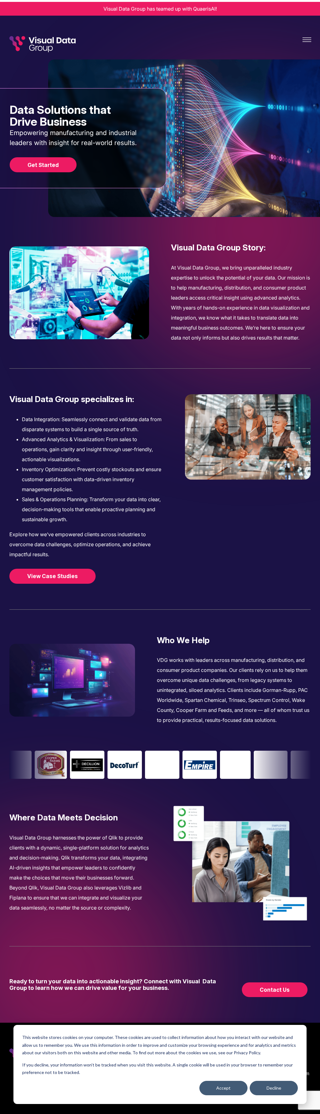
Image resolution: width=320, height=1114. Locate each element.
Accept (223, 1088)
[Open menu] (307, 39)
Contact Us (275, 989)
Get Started (43, 165)
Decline (274, 1088)
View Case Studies (52, 576)
